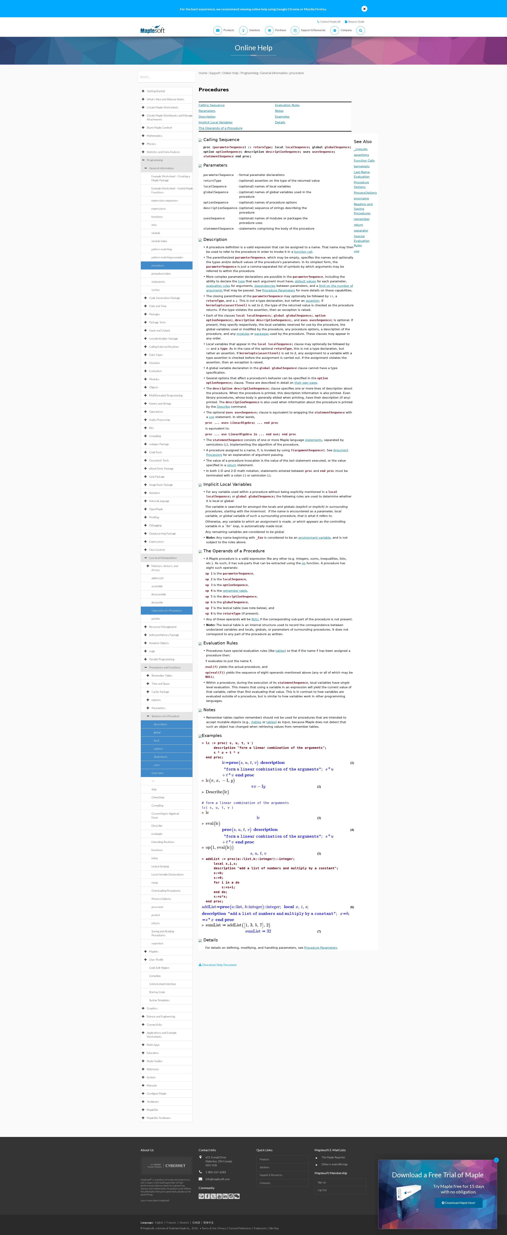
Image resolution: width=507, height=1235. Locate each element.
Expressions (156, 541)
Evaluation (155, 371)
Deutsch (184, 1222)
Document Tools (159, 460)
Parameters (159, 708)
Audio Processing (159, 419)
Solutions (265, 1167)
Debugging (155, 525)
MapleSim (152, 1109)
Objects (153, 387)
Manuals (152, 1085)
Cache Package (160, 691)
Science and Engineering (161, 1016)
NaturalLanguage (159, 501)
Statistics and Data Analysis (163, 152)
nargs (155, 882)
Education (153, 1053)
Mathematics (154, 135)
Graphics (152, 1008)
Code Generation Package (164, 298)
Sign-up (322, 1182)
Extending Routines (163, 842)
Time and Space (161, 683)
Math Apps (153, 1044)
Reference (153, 1069)
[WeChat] (237, 1196)
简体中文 (208, 1222)
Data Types (156, 354)
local (156, 740)
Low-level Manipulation (163, 557)
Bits (151, 427)
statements (158, 281)
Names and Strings (160, 403)
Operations (156, 411)
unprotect (157, 943)
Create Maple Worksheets (162, 107)
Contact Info (207, 1150)
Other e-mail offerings (334, 1164)
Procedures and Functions (165, 667)
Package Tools (157, 322)
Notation (154, 492)
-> (153, 781)
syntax (155, 289)
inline (155, 858)
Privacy (222, 1228)
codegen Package (159, 444)
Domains (154, 363)
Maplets (154, 951)
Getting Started (156, 91)
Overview (157, 773)
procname (157, 907)
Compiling (155, 436)
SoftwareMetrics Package (164, 635)
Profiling (154, 517)
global (157, 732)
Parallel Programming (161, 659)
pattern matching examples (167, 257)
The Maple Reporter (333, 1157)
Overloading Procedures (166, 890)
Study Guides (155, 1061)
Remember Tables (162, 675)
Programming (155, 160)
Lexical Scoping (160, 866)
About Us (147, 1150)
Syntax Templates (159, 1000)
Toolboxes (153, 1101)
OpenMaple (156, 509)
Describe (157, 825)
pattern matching (162, 249)
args (154, 789)
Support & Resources (271, 1175)
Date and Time (158, 306)
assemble (157, 586)
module (156, 233)
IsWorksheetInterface (162, 984)
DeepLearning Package (162, 533)
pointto (156, 618)
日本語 (196, 1222)
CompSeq (154, 975)
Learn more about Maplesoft (155, 1200)
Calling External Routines (164, 346)
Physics (151, 143)
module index (159, 241)
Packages (154, 314)
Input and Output (159, 330)
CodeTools (155, 452)
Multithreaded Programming (165, 395)
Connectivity (154, 1024)
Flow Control (157, 549)
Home (203, 73)
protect (156, 915)
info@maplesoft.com (218, 1179)
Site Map (274, 1228)
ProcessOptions (161, 898)
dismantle (157, 602)
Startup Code (157, 992)
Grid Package (157, 476)
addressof (157, 578)
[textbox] (276, 762)
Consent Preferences (240, 1228)
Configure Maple (156, 1093)
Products (264, 1159)
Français (171, 1222)
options (156, 699)
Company (265, 1182)
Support (214, 73)
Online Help (230, 73)
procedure (158, 265)
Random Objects (159, 643)
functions (157, 216)
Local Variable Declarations (168, 874)
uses (157, 764)
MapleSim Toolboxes (159, 1118)
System (151, 1077)
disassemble (159, 594)
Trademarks (260, 1228)
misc (154, 224)
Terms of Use (209, 1228)
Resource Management (163, 626)
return (155, 923)
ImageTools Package (161, 484)
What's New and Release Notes (165, 99)
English (159, 1222)
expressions (159, 208)
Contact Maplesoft (330, 21)
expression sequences (165, 200)
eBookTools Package (161, 468)
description (160, 724)
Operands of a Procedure (167, 610)
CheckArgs (158, 797)
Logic (152, 651)
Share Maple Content (159, 127)
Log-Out (322, 1190)
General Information (161, 168)
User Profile (156, 959)
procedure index (161, 273)
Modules (154, 379)
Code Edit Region (159, 967)
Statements (161, 756)
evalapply (157, 833)
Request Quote (356, 21)
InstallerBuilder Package (163, 338)
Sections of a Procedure (166, 716)
